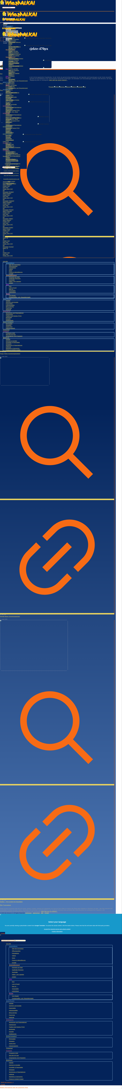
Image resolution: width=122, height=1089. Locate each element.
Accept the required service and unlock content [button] (57, 929)
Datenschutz (36, 913)
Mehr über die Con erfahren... (49, 911)
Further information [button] (57, 931)
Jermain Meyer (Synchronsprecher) (10, 616)
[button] (14, 1087)
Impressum (28, 913)
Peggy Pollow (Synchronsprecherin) (10, 353)
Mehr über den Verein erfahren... (58, 80)
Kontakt (46, 913)
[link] (15, 940)
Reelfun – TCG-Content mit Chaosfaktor (11, 902)
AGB (42, 913)
